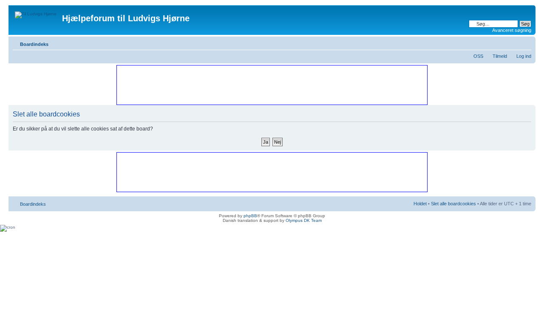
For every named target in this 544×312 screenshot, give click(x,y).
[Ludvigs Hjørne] (36, 12)
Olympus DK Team (304, 220)
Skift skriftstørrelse (525, 42)
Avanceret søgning (511, 30)
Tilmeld (500, 56)
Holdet (420, 203)
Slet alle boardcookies (453, 203)
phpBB (250, 215)
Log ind (523, 56)
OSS (478, 56)
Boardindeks (34, 44)
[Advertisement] (271, 84)
